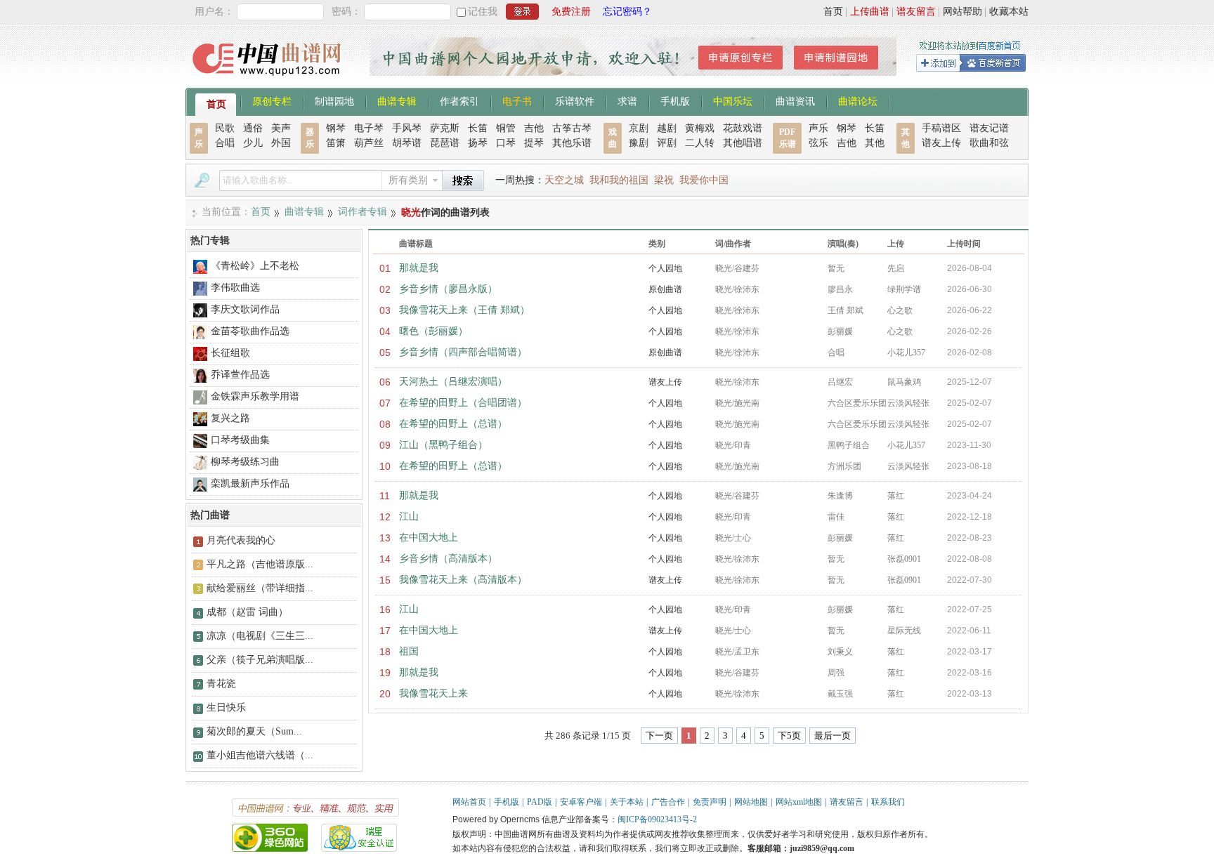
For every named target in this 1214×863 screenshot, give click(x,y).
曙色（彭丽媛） (433, 331)
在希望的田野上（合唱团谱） (463, 402)
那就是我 (418, 268)
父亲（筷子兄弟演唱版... (260, 659)
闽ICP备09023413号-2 (657, 819)
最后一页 (832, 735)
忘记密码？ (627, 11)
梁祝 (664, 180)
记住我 (482, 11)
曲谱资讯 (795, 100)
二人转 (699, 143)
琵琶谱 (444, 143)
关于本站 (627, 802)
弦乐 (818, 143)
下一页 (659, 735)
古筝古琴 (572, 128)
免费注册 (571, 11)
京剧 (638, 128)
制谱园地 (334, 100)
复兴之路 (230, 418)
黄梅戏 (699, 128)
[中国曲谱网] (268, 80)
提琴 (534, 143)
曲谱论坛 (857, 100)
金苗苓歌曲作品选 (250, 331)
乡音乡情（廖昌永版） (448, 289)
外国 (281, 143)
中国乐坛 (732, 100)
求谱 (627, 100)
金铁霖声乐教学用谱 (255, 396)
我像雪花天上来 (433, 693)
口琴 (506, 143)
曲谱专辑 (397, 100)
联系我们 (888, 802)
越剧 (667, 128)
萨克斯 (444, 128)
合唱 (225, 143)
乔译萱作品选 (240, 374)
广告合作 (668, 802)
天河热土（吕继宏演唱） (453, 381)
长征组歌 (230, 353)
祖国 (409, 651)
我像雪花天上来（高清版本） (463, 579)
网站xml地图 (799, 802)
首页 (833, 11)
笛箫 (336, 143)
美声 (281, 128)
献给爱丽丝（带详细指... (260, 588)
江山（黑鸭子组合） (443, 445)
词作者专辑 (362, 211)
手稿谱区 (941, 128)
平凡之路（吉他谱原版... (260, 564)
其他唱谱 (742, 143)
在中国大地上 (428, 537)
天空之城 (564, 180)
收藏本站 (1009, 11)
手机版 (675, 100)
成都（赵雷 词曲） (247, 612)
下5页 (789, 735)
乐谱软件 (574, 100)
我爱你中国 (704, 180)
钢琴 (336, 128)
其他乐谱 (572, 143)
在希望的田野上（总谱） (453, 424)
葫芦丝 (369, 143)
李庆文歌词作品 (245, 309)
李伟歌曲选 (235, 287)
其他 (875, 143)
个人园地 (665, 268)
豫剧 (638, 143)
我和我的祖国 (618, 180)
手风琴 (407, 128)
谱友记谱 (989, 128)
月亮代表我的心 (241, 540)
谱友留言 (916, 11)
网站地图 (751, 802)
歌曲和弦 (989, 143)
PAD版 (539, 802)
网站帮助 (962, 11)
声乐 (818, 128)
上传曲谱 (869, 11)
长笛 (478, 128)
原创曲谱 (665, 289)
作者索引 (459, 100)
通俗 (253, 128)
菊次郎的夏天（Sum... (254, 731)
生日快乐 (226, 707)
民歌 (225, 128)
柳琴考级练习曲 (245, 461)
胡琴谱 (407, 143)
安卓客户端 (581, 802)
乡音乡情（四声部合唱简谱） (463, 352)
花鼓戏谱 (742, 128)
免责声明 (709, 802)
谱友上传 (941, 143)
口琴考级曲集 (240, 440)
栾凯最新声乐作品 (250, 483)
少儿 (253, 143)
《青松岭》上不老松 (255, 266)
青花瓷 (221, 683)
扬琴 (478, 143)
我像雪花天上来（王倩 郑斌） (464, 310)
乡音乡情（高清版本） (448, 558)
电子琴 (369, 128)
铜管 (506, 128)
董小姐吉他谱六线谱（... (260, 755)
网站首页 (469, 802)
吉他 (534, 128)
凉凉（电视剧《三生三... (260, 636)
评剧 (667, 143)
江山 (409, 516)
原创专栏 (272, 100)
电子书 (517, 100)
